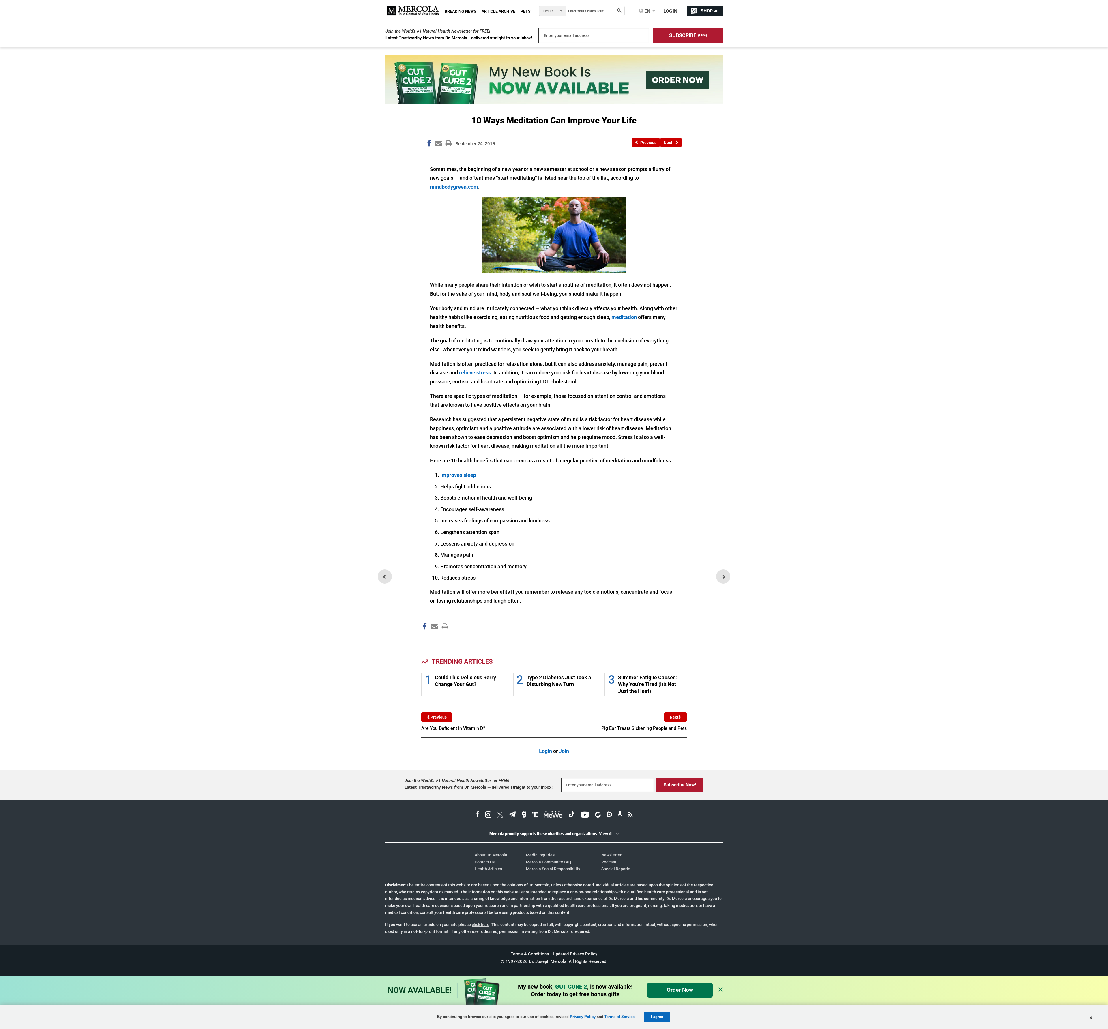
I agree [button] (657, 1017)
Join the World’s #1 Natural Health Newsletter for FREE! (437, 31)
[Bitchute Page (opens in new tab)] (597, 815)
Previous (438, 717)
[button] (688, 35)
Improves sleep (458, 475)
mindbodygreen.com (454, 187)
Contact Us (485, 862)
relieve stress (475, 373)
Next (674, 717)
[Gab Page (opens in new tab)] (524, 815)
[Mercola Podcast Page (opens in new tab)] (620, 815)
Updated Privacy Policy (575, 954)
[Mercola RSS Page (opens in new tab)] (630, 815)
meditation (624, 317)
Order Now (680, 990)
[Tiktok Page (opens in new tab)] (571, 815)
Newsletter (611, 855)
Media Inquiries (540, 855)
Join (564, 751)
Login (545, 751)
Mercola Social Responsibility (553, 869)
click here (480, 924)
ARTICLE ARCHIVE (498, 11)
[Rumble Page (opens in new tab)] (609, 815)
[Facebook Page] (424, 638)
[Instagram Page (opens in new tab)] (488, 815)
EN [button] (646, 11)
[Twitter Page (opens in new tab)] (500, 815)
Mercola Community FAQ (548, 862)
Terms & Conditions (530, 954)
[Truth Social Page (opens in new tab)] (534, 815)
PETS (526, 11)
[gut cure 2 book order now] (554, 103)
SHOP (709, 11)
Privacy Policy (583, 1017)
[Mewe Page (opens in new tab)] (553, 815)
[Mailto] (433, 638)
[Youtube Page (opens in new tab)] (585, 815)
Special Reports (615, 869)
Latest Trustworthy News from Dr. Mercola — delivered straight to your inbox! (479, 787)
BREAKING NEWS (460, 11)
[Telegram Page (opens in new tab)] (512, 815)
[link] (429, 144)
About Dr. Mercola (491, 855)
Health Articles (488, 869)
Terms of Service (619, 1017)
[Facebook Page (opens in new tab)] (477, 815)
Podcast (608, 862)
